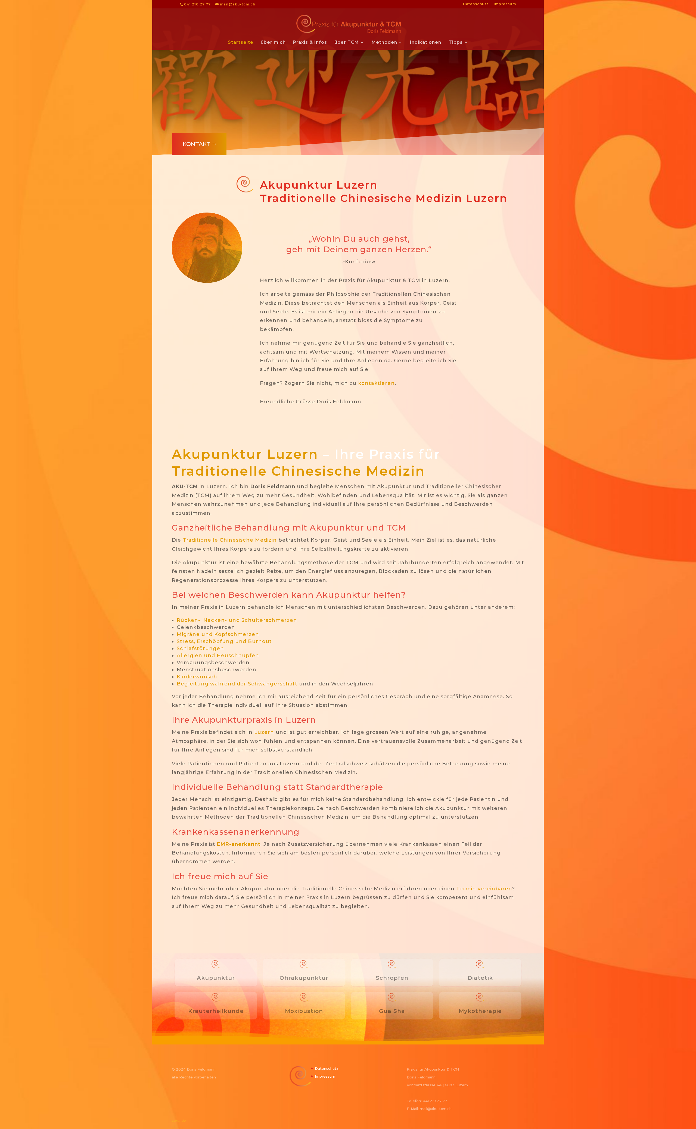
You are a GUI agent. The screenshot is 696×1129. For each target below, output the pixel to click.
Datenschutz (476, 4)
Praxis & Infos (310, 42)
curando (179, 1120)
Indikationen (425, 42)
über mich (273, 42)
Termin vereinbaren (484, 889)
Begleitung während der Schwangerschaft (237, 684)
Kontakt (196, 144)
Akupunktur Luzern (245, 454)
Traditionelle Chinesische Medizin (298, 471)
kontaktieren (376, 383)
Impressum (505, 4)
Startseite (240, 42)
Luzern (264, 732)
